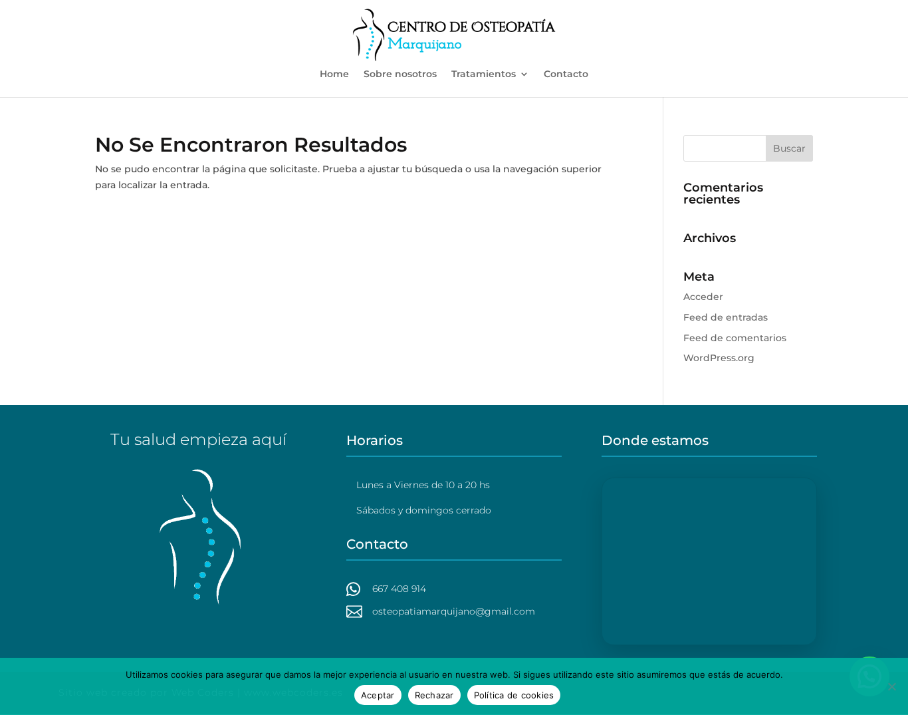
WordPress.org (718, 358)
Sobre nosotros (400, 74)
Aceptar (378, 695)
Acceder (703, 297)
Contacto (566, 74)
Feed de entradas (725, 317)
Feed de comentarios (734, 338)
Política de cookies (514, 695)
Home (334, 74)
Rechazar (434, 695)
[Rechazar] (891, 686)
